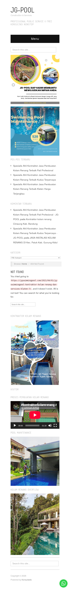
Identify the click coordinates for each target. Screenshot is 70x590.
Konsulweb (27, 579)
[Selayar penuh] (55, 425)
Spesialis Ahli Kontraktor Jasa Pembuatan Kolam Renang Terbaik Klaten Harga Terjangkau (34, 189)
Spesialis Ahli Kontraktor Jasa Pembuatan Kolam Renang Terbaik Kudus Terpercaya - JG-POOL (35, 233)
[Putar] (14, 425)
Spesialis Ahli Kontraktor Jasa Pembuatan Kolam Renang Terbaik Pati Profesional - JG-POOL (36, 214)
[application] (35, 415)
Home (24, 263)
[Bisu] (50, 425)
